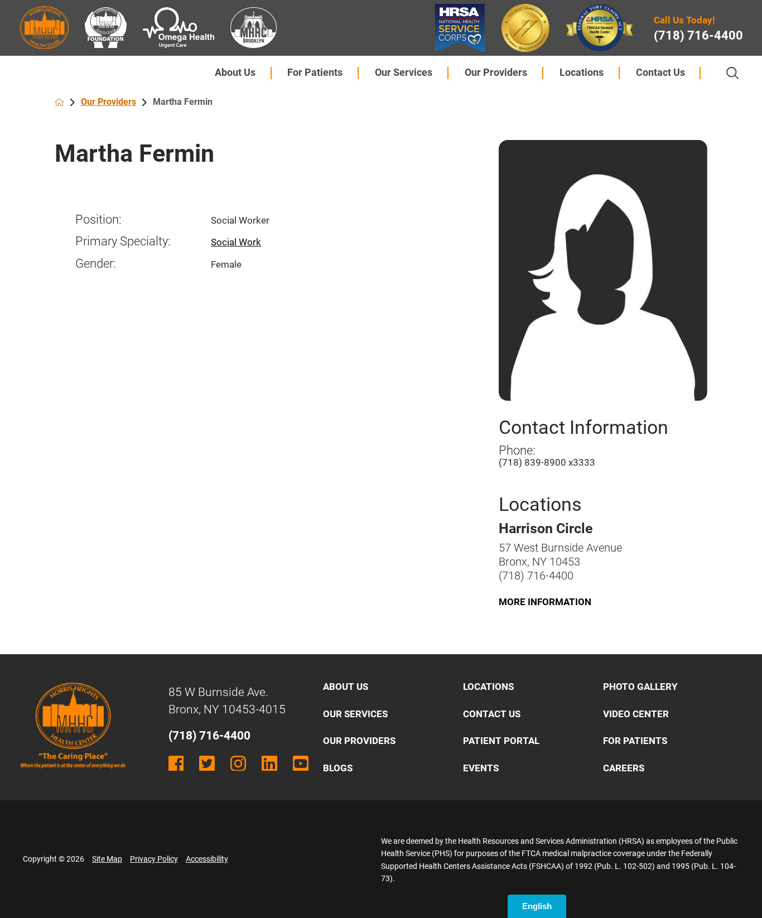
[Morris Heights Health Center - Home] (73, 776)
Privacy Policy (154, 858)
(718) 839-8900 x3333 (547, 462)
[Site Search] (732, 73)
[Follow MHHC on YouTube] (300, 763)
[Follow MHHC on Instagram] (238, 763)
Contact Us (660, 72)
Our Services (403, 72)
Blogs (338, 768)
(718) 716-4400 (698, 35)
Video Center (636, 713)
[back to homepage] (59, 102)
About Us (235, 72)
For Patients (315, 72)
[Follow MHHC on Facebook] (176, 763)
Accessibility (207, 858)
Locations (582, 72)
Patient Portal (501, 740)
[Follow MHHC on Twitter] (207, 763)
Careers (623, 768)
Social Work (236, 242)
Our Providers (496, 72)
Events (481, 768)
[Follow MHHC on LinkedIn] (269, 763)
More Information (545, 601)
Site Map (107, 858)
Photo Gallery (640, 686)
